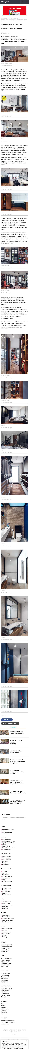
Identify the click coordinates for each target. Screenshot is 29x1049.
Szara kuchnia (6, 917)
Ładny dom (5, 1030)
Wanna (4, 863)
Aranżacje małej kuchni (8, 918)
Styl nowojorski (6, 891)
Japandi (4, 893)
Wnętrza (24, 1030)
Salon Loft (5, 908)
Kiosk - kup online (14, 8)
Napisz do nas (5, 1024)
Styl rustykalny (6, 878)
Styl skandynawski (7, 876)
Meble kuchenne (5, 965)
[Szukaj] (23, 2)
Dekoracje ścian (6, 856)
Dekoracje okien (6, 859)
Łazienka (3, 1007)
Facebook (14, 1034)
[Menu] (27, 2)
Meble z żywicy (5, 961)
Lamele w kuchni (6, 922)
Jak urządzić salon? (7, 901)
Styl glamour (5, 874)
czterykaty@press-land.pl (7, 1020)
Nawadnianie (5, 831)
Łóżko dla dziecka (7, 928)
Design (11, 1031)
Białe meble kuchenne (6, 963)
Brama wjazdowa (6, 849)
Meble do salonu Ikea (6, 958)
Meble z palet (4, 966)
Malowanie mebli (5, 960)
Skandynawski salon (7, 905)
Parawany (4, 935)
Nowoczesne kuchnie (8, 920)
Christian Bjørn (5, 990)
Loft (3, 879)
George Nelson (5, 993)
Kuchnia (3, 1005)
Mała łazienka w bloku (7, 945)
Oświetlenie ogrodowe (8, 829)
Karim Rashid (4, 980)
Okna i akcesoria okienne (8, 848)
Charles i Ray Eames (6, 988)
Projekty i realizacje (13, 18)
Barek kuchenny (6, 932)
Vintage (4, 890)
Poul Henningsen (5, 995)
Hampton (4, 873)
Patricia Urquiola (5, 973)
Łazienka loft (4, 951)
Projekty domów (6, 839)
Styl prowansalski (7, 881)
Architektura (16, 1031)
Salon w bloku (6, 903)
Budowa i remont (13, 1030)
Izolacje (4, 844)
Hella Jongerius (5, 975)
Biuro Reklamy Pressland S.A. (8, 1022)
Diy (2, 1013)
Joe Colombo (4, 992)
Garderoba (5, 861)
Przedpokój (4, 1012)
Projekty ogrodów (7, 832)
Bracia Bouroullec (5, 977)
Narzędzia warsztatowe (8, 841)
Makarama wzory (6, 858)
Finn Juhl (3, 997)
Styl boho (4, 871)
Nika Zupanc (4, 978)
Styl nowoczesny (6, 894)
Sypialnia (3, 1010)
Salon (2, 1004)
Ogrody (19, 1030)
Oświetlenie (5, 864)
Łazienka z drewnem (6, 946)
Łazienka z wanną (5, 948)
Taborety (4, 937)
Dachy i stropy (6, 846)
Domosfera (4, 18)
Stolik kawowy (6, 933)
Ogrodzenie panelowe (8, 843)
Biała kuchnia (5, 915)
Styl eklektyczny (6, 888)
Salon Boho (5, 906)
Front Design (4, 982)
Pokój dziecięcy (5, 1009)
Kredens (4, 930)
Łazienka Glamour (5, 950)
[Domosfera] (5, 2)
